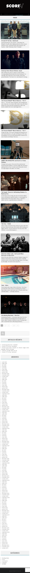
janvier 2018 (5, 509)
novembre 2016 (5, 529)
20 (14, 325)
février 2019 (4, 490)
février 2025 (4, 386)
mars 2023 (4, 419)
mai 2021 (4, 451)
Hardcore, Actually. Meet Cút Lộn (21, 14)
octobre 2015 (5, 548)
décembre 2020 (5, 458)
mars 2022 (4, 437)
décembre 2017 (5, 510)
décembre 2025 (5, 373)
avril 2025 (4, 383)
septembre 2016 (5, 532)
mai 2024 (4, 399)
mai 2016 (4, 538)
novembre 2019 (5, 477)
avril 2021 (4, 453)
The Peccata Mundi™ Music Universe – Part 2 (13, 100)
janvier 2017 (5, 526)
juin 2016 (4, 536)
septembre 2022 (5, 428)
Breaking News (5, 558)
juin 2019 (4, 484)
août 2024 (4, 395)
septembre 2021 (5, 445)
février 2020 (4, 473)
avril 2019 (4, 487)
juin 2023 (4, 415)
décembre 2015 (5, 545)
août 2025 (4, 378)
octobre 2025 (5, 376)
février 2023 (4, 421)
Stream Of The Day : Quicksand (9, 41)
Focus (3, 559)
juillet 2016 (4, 535)
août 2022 (4, 429)
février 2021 (4, 455)
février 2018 (4, 507)
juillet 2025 (4, 379)
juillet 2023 (4, 414)
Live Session (5, 561)
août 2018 (4, 499)
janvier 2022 (5, 440)
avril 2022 (4, 435)
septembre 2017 (5, 515)
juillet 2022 (4, 431)
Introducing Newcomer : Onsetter (10, 315)
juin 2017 (4, 519)
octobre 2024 (5, 392)
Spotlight (4, 563)
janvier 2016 (5, 543)
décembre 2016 (5, 528)
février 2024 (4, 404)
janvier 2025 (5, 388)
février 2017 (4, 525)
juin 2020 (4, 467)
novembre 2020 (5, 460)
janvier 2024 (5, 405)
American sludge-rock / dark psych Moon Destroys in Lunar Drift (12, 254)
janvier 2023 (5, 422)
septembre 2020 (5, 463)
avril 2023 (4, 418)
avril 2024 (4, 401)
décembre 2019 (5, 476)
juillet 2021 (4, 448)
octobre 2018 (5, 496)
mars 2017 (4, 523)
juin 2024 (4, 398)
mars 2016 (4, 540)
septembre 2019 (5, 480)
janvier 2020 (5, 474)
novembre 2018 (5, 494)
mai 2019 (4, 486)
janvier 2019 (5, 491)
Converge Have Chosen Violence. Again (11, 71)
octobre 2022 (5, 427)
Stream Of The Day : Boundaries (9, 346)
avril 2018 (4, 504)
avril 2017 (4, 522)
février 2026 (4, 370)
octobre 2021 (5, 444)
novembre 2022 (5, 425)
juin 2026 (4, 365)
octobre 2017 (5, 513)
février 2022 (4, 438)
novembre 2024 (5, 391)
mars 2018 (4, 506)
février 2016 (4, 542)
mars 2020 (4, 471)
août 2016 (4, 533)
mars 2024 (4, 402)
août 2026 (4, 362)
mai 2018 (4, 503)
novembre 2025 (5, 375)
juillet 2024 (4, 396)
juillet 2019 (4, 483)
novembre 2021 (5, 442)
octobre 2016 (5, 530)
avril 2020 (4, 470)
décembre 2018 (5, 493)
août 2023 (4, 412)
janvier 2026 (5, 372)
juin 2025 (4, 380)
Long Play (4, 562)
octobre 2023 (5, 409)
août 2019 (4, 481)
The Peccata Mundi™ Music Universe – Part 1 (13, 130)
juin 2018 (4, 502)
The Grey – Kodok (6, 224)
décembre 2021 (5, 441)
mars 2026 (4, 369)
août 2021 (4, 447)
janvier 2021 (5, 457)
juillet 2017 (4, 517)
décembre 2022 (5, 424)
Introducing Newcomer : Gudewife (10, 344)
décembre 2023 (5, 406)
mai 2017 (4, 520)
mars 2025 (4, 385)
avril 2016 (4, 539)
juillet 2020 (4, 466)
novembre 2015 (5, 546)
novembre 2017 (5, 512)
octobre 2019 (5, 478)
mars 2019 (4, 489)
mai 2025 (4, 382)
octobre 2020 (5, 461)
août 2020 (4, 464)
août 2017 (4, 516)
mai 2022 (4, 434)
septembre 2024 (5, 393)
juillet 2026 (4, 363)
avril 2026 (4, 367)
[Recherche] (29, 14)
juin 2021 (4, 450)
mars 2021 (4, 454)
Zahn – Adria (4, 285)
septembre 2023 (5, 411)
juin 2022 (4, 432)
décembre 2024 (5, 389)
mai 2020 (4, 468)
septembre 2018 (5, 497)
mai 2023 (4, 416)
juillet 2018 (4, 500)
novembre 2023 (5, 408)
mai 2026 (4, 366)
